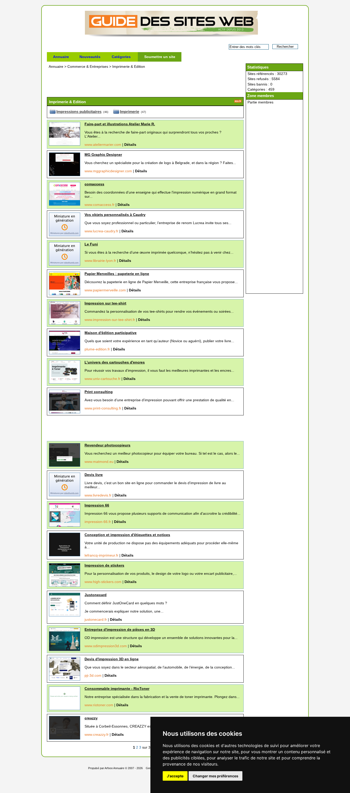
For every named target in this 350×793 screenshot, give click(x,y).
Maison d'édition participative (111, 333)
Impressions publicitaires (78, 111)
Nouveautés (89, 57)
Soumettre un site (159, 57)
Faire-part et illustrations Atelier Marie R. (120, 124)
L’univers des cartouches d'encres (115, 362)
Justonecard (96, 595)
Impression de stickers (104, 565)
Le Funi (91, 244)
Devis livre (94, 475)
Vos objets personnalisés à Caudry (115, 215)
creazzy (91, 718)
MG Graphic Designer (103, 154)
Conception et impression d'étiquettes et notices (127, 535)
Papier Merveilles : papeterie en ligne (117, 274)
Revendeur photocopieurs (107, 445)
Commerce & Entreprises (88, 66)
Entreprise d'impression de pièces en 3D (120, 629)
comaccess (94, 184)
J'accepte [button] (175, 776)
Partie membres (260, 102)
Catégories (121, 57)
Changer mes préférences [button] (215, 776)
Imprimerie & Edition (128, 66)
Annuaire (61, 57)
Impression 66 (97, 505)
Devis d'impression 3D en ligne (112, 659)
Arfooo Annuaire (114, 768)
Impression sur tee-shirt (105, 303)
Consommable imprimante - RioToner (117, 688)
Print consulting (99, 392)
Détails (130, 144)
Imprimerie (129, 111)
